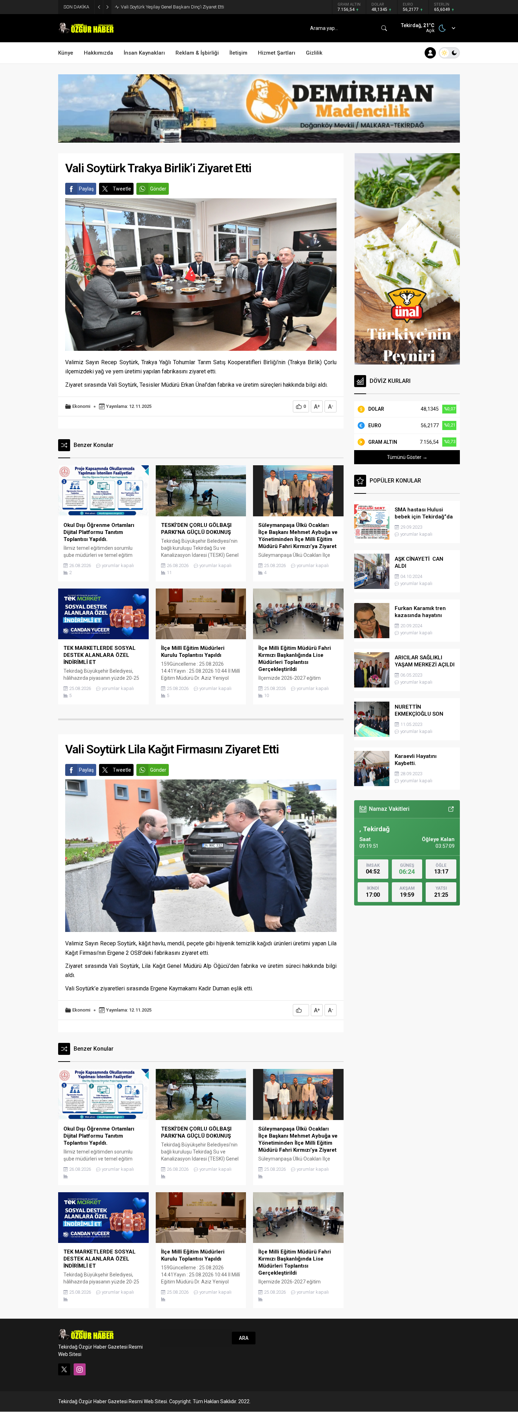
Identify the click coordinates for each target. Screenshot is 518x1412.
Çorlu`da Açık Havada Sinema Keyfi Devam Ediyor (171, 7)
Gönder (158, 189)
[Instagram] (80, 1369)
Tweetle (122, 189)
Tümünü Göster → (407, 457)
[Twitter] (64, 1369)
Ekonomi (81, 406)
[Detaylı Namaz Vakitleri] (451, 809)
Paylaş (86, 189)
